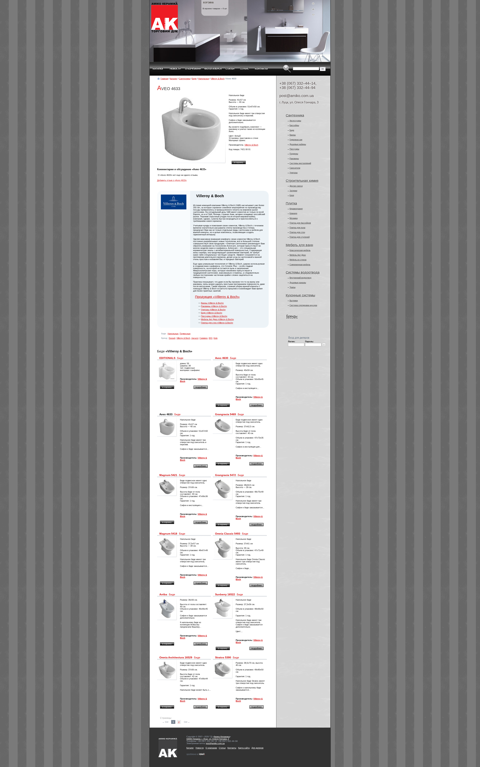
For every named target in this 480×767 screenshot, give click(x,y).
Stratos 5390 (223, 657)
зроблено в (194, 754)
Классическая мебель (300, 250)
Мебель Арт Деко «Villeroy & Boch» (217, 319)
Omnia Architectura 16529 (175, 657)
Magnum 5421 (168, 475)
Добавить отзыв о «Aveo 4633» (172, 180)
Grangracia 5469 (225, 414)
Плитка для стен (297, 232)
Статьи (222, 748)
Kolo (216, 338)
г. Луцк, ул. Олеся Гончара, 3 (299, 102)
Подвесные (185, 333)
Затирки (293, 190)
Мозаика (294, 218)
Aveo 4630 (221, 357)
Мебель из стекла (298, 260)
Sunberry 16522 (225, 594)
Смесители (295, 168)
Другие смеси (296, 186)
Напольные (203, 78)
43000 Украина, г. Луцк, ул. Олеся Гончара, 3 (207, 739)
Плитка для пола (297, 227)
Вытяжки (294, 300)
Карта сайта (244, 748)
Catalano (204, 338)
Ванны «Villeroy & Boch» (212, 303)
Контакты (231, 748)
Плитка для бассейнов (300, 223)
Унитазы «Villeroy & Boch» (213, 309)
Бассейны (294, 125)
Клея (292, 195)
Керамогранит (296, 209)
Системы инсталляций (300, 163)
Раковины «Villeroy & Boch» (214, 306)
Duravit (172, 338)
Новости (200, 748)
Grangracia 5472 (225, 475)
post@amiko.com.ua (296, 96)
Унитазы (294, 172)
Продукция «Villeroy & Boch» (217, 297)
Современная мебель (300, 264)
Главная (164, 78)
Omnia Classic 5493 (227, 533)
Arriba (163, 594)
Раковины (294, 158)
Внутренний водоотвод (300, 278)
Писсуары (294, 149)
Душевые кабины (298, 144)
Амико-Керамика (222, 736)
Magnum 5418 (168, 533)
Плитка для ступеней (300, 237)
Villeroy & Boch (217, 78)
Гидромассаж (296, 139)
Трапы (293, 287)
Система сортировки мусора (303, 305)
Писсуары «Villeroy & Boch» (214, 316)
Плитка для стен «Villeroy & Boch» (217, 323)
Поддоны (294, 154)
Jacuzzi (194, 338)
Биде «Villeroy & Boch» (211, 313)
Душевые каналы (298, 282)
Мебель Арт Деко (298, 255)
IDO (210, 338)
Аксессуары (295, 121)
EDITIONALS (167, 357)
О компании (211, 748)
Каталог (173, 78)
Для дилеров (257, 748)
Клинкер (293, 213)
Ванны (293, 135)
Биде (194, 78)
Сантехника (184, 78)
